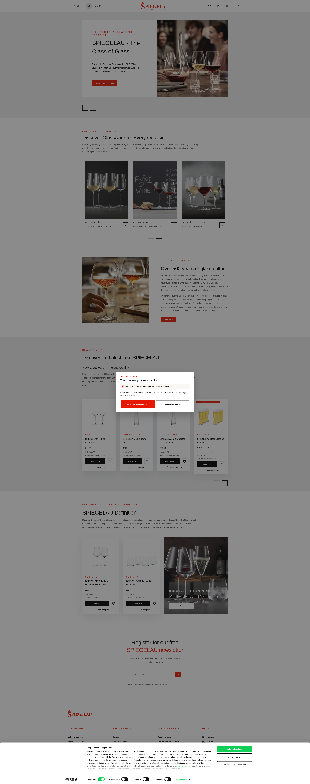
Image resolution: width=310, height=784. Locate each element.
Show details (181, 779)
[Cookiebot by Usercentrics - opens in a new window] (70, 779)
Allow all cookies (234, 749)
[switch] (124, 779)
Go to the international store (137, 404)
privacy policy (184, 766)
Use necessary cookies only (234, 765)
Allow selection (234, 757)
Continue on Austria (172, 404)
